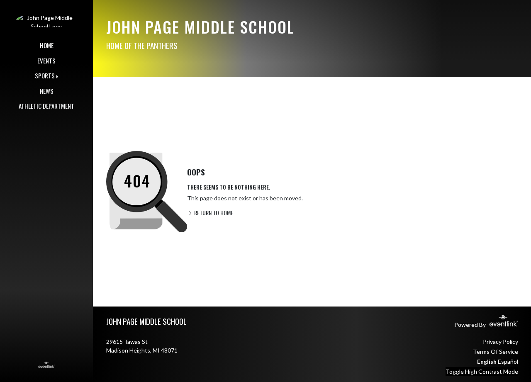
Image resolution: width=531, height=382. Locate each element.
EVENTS (46, 60)
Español (508, 361)
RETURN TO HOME (213, 212)
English (487, 361)
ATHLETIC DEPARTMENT (46, 105)
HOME (47, 45)
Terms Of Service (495, 351)
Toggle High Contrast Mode (482, 371)
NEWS (47, 90)
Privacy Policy (500, 341)
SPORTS (45, 75)
